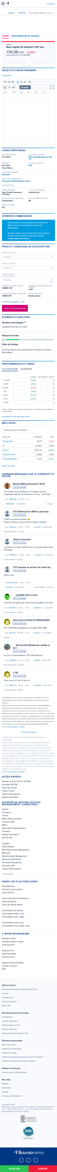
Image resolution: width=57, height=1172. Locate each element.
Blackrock (6, 853)
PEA (4, 969)
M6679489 (13, 499)
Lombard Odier (8, 821)
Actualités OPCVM (9, 784)
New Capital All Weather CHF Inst (25, 47)
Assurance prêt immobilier (13, 962)
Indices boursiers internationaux (15, 898)
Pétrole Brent (8, 441)
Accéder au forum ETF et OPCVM (16, 781)
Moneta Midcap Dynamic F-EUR (29, 483)
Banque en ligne (9, 938)
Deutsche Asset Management (14, 856)
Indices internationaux (11, 794)
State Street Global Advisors (14, 828)
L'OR (15, 672)
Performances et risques (25, 36)
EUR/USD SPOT (9, 454)
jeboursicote (13, 582)
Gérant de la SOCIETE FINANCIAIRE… (32, 620)
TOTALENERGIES (10, 459)
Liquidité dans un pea (27, 594)
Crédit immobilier (9, 953)
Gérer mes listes (8, 465)
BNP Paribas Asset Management (15, 849)
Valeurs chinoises (22, 539)
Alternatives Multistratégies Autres (16, 181)
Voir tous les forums (28, 732)
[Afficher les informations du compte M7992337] (7, 541)
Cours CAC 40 (8, 892)
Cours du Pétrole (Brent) (12, 904)
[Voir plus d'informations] (54, 246)
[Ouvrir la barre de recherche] (40, 3)
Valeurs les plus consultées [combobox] (15, 430)
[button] (3, 4)
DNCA (4, 825)
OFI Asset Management (12, 862)
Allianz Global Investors (12, 818)
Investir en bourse (9, 965)
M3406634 (13, 660)
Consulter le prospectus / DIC (13, 301)
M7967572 (13, 608)
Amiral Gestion (8, 846)
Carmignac (6, 812)
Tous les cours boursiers (12, 889)
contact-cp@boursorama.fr (18, 238)
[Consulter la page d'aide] (44, 3)
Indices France (8, 790)
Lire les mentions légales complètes (13, 727)
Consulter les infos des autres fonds (16, 416)
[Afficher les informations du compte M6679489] (7, 486)
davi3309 (9, 587)
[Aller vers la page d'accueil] (7, 3)
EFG (30, 165)
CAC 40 (6, 450)
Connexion (51, 4)
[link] (20, 989)
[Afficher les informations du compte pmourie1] (7, 622)
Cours (5, 36)
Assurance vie (8, 950)
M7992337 (13, 555)
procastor (38, 555)
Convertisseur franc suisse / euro (16, 925)
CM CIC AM (7, 837)
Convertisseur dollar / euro (13, 913)
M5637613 (38, 608)
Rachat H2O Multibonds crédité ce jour (31, 646)
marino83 (37, 527)
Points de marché (9, 787)
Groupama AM (8, 865)
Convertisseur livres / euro (13, 922)
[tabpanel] (28, 392)
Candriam (6, 831)
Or (4, 445)
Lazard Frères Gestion (11, 868)
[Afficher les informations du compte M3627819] (7, 674)
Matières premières (10, 797)
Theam (5, 815)
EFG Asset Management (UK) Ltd (40, 158)
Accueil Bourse (8, 886)
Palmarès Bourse (9, 901)
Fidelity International (10, 834)
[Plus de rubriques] (53, 36)
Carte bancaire (8, 944)
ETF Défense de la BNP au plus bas (31, 511)
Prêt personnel (8, 956)
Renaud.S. (13, 527)
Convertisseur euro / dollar (13, 916)
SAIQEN (37, 660)
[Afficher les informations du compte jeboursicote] (7, 569)
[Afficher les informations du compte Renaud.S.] (7, 513)
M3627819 (13, 685)
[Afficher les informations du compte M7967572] (7, 597)
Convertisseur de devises (12, 910)
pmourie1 (12, 633)
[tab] (10, 369)
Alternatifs (6, 174)
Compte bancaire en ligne (13, 941)
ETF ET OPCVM (19, 487)
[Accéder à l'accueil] (4, 12)
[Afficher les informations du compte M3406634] (7, 647)
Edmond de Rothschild (11, 859)
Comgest (6, 843)
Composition (7, 75)
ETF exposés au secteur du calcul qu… (32, 567)
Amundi (5, 809)
